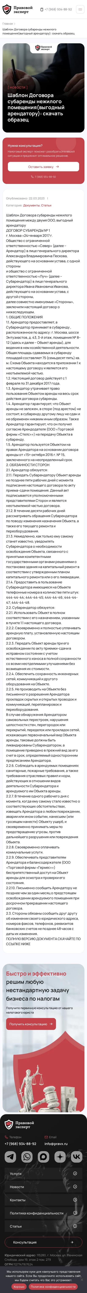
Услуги (16, 1173)
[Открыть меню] (80, 9)
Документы (31, 205)
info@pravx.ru (56, 1143)
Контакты (17, 1199)
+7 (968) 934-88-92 (58, 9)
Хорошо (19, 1286)
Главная (8, 23)
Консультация (25, 1242)
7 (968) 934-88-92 (45, 176)
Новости (17, 1186)
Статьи (46, 205)
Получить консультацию (28, 1024)
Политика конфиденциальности (37, 1212)
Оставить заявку (40, 166)
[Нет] (82, 1279)
